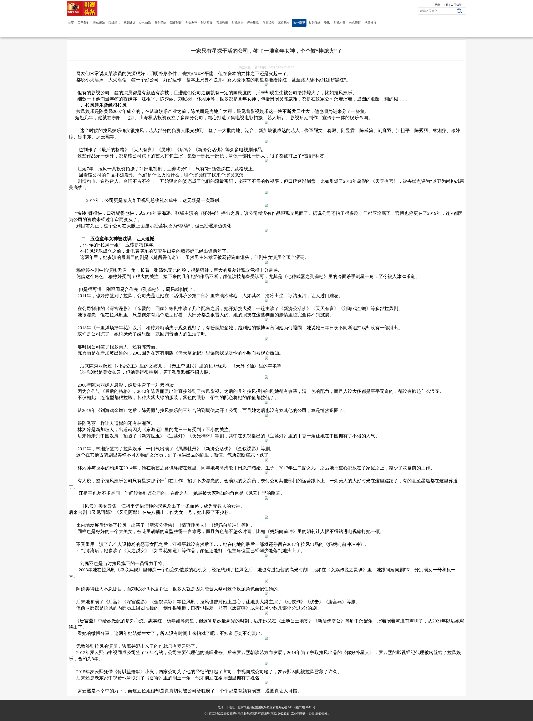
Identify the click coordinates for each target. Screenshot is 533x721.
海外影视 (299, 22)
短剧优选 (314, 22)
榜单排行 (370, 22)
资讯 (327, 22)
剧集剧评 (191, 22)
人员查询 (456, 4)
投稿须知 (99, 22)
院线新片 (114, 22)
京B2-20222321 (279, 713)
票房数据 (222, 22)
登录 (437, 4)
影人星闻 (207, 22)
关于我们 (83, 22)
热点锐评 (355, 22)
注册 (445, 4)
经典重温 (253, 22)
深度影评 (176, 22)
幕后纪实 (284, 22)
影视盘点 (237, 22)
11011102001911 (319, 713)
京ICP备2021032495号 (223, 713)
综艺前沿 (145, 22)
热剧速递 (130, 22)
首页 (71, 22)
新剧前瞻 (160, 22)
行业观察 (268, 22)
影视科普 (339, 22)
